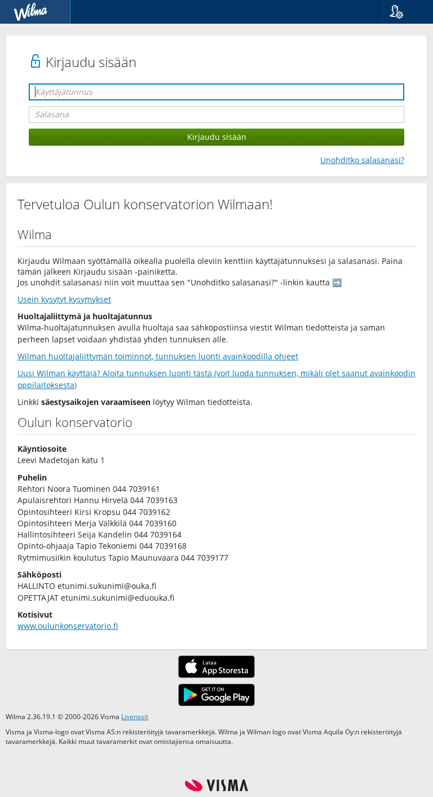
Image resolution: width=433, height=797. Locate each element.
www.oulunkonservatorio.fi (67, 625)
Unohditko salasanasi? (362, 160)
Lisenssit (134, 716)
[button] (403, 12)
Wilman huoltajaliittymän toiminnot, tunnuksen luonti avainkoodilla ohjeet (157, 356)
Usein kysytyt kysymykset (64, 299)
